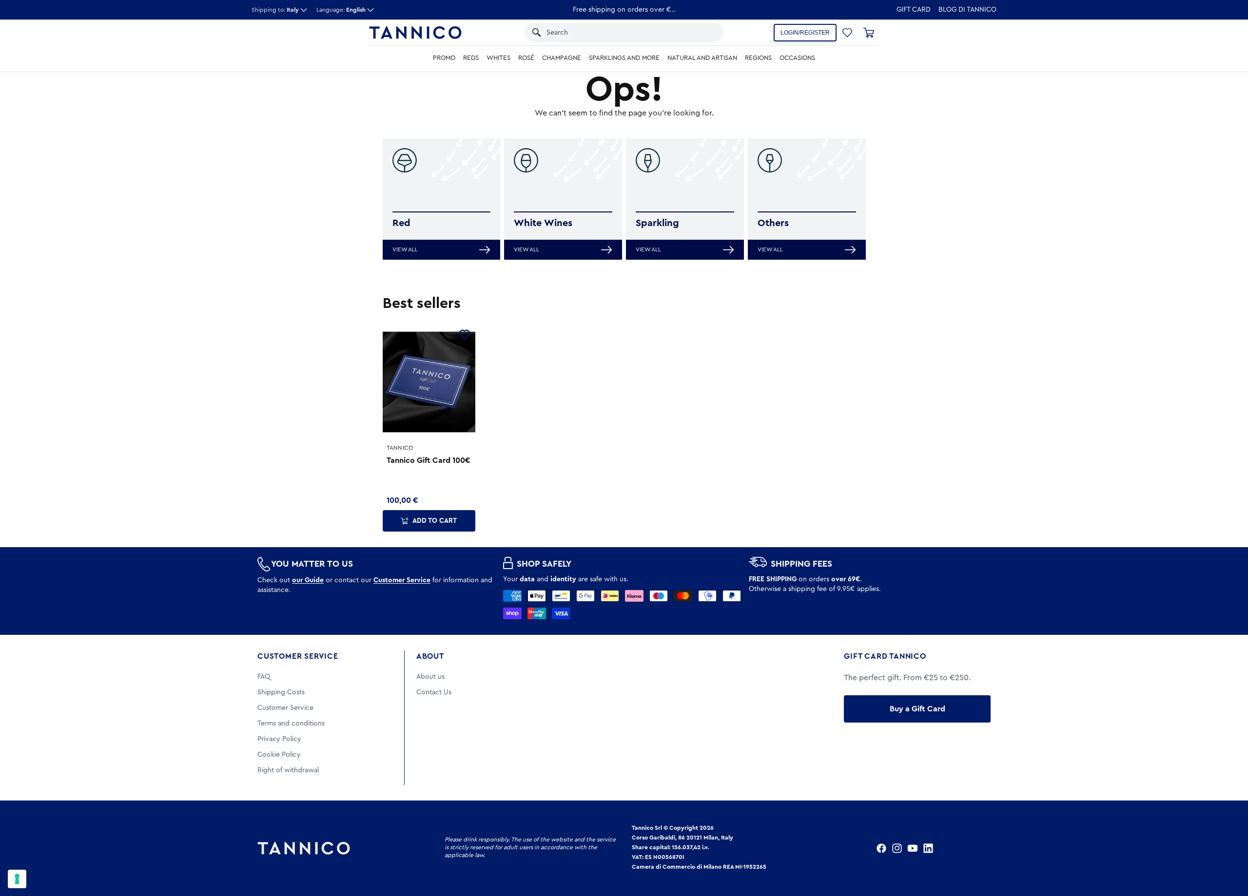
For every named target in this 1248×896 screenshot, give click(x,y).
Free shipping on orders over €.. (624, 9)
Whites (498, 58)
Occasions (797, 58)
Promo (444, 58)
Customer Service (297, 656)
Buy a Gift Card (917, 709)
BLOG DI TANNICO (967, 9)
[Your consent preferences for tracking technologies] (17, 879)
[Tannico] (415, 32)
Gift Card (914, 9)
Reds (471, 58)
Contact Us (433, 692)
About (430, 656)
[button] (703, 32)
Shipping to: (275, 10)
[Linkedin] (928, 848)
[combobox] (614, 32)
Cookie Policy (279, 754)
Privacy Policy (279, 739)
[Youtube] (912, 848)
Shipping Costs (281, 692)
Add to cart (434, 520)
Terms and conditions (291, 723)
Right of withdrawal (288, 770)
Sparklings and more (624, 58)
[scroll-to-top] (1227, 848)
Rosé (526, 58)
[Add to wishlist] (464, 334)
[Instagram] (897, 848)
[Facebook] (881, 848)
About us (430, 676)
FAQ (263, 676)
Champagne (561, 58)
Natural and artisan (702, 58)
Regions (758, 58)
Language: (341, 10)
